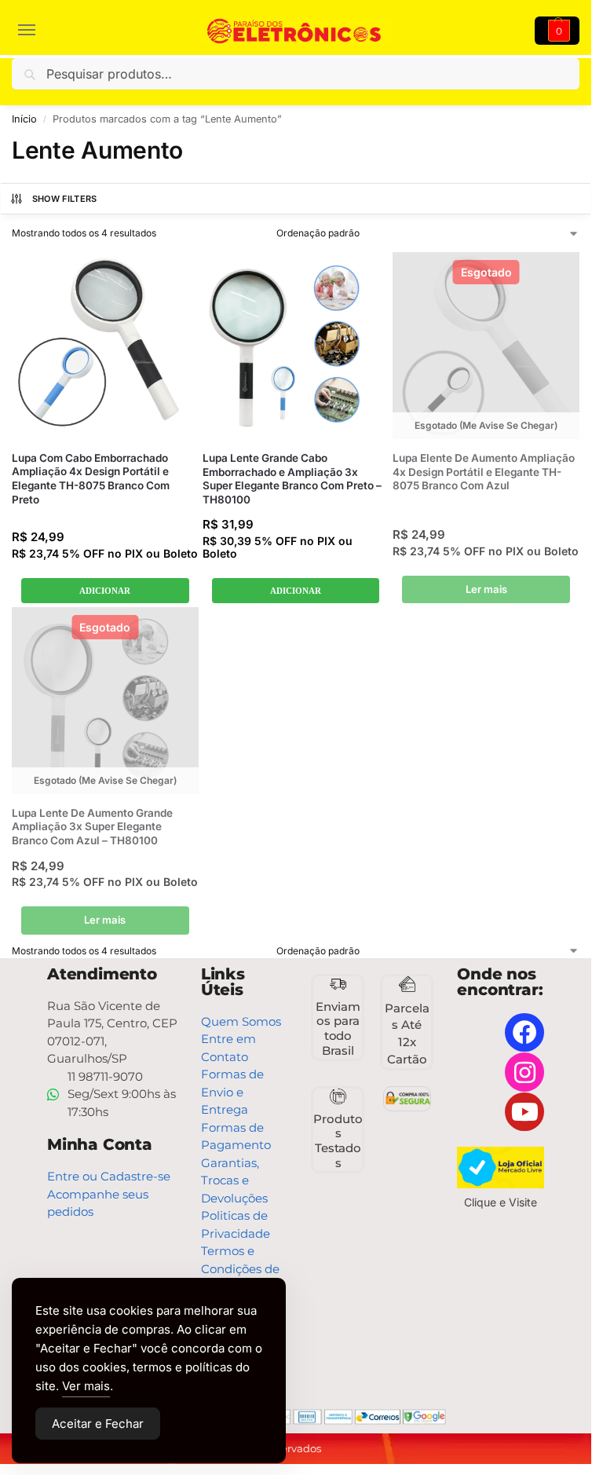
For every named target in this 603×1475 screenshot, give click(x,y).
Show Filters (64, 198)
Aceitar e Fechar (98, 1423)
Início (24, 119)
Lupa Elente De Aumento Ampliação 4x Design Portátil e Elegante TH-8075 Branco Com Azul (484, 472)
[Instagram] (524, 1072)
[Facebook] (524, 1032)
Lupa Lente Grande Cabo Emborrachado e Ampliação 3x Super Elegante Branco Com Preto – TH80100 (292, 479)
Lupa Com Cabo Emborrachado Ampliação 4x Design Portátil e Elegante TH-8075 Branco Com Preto (91, 479)
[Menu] (35, 30)
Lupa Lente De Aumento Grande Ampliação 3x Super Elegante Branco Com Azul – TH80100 (92, 827)
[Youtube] (524, 1112)
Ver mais (86, 1385)
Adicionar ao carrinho (105, 591)
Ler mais (486, 589)
